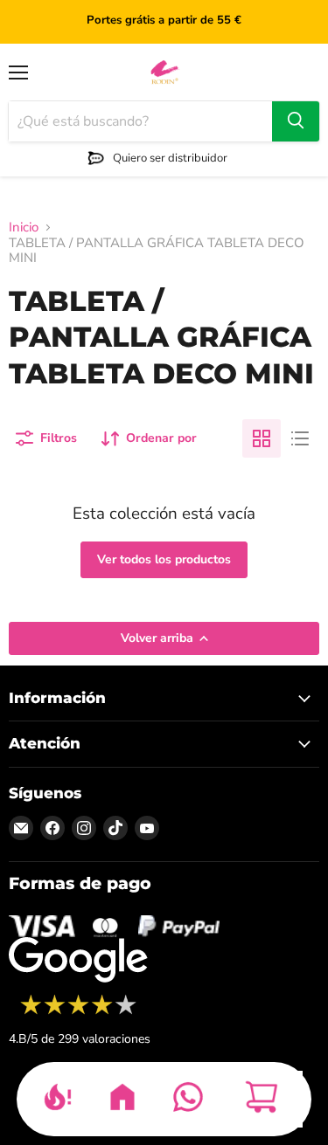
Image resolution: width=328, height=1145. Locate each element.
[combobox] (140, 121)
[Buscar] (295, 121)
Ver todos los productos (164, 559)
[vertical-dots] (78, 1012)
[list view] (300, 438)
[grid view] (261, 438)
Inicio (23, 227)
